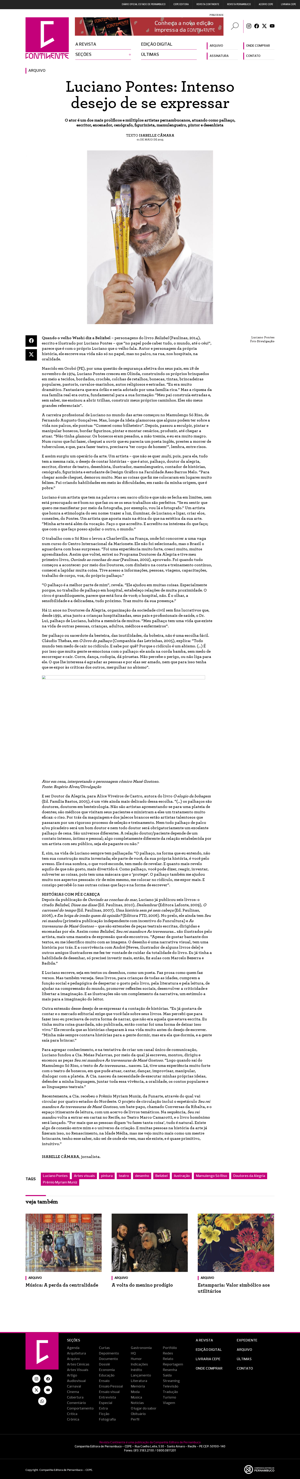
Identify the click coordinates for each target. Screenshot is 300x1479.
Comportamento (80, 1408)
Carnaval (74, 1386)
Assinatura (219, 56)
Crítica (72, 1414)
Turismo (169, 1397)
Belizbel (161, 1176)
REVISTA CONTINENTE (208, 4)
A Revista (204, 1340)
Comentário (76, 1403)
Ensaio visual (109, 1392)
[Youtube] (272, 26)
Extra (103, 1408)
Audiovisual (76, 1381)
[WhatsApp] (42, 1401)
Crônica (73, 1419)
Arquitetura (76, 1353)
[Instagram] (249, 26)
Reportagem (173, 1364)
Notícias (137, 1403)
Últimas (150, 54)
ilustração (182, 1176)
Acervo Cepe (266, 4)
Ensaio (104, 1381)
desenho (142, 1176)
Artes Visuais (77, 1370)
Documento (108, 1359)
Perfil (135, 1419)
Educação (106, 1375)
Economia (107, 1370)
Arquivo (216, 45)
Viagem (169, 1403)
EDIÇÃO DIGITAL (209, 1350)
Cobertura (75, 1397)
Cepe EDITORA (181, 4)
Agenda (73, 1348)
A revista (85, 44)
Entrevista (107, 1397)
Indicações (139, 1364)
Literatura (139, 1381)
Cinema (73, 1392)
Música (136, 1397)
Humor (136, 1359)
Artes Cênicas (78, 1364)
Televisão (170, 1386)
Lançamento (141, 1375)
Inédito (136, 1370)
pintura (107, 1176)
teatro (124, 1176)
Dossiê (104, 1364)
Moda (135, 1392)
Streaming (171, 1381)
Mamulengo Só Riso (211, 1176)
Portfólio (170, 1348)
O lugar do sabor (144, 1408)
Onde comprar (258, 45)
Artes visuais (84, 1176)
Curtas (104, 1348)
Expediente (247, 1340)
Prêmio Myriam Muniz (60, 1182)
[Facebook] (256, 26)
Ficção (104, 1414)
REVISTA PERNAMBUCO (239, 4)
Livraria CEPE (288, 4)
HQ (133, 1353)
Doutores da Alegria (249, 1176)
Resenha (170, 1370)
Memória (138, 1386)
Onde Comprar (209, 1368)
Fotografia (107, 1419)
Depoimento (109, 1353)
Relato (168, 1359)
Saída (167, 1375)
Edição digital (156, 44)
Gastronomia (141, 1348)
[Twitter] (264, 26)
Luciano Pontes (55, 1176)
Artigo (72, 1375)
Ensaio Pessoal (111, 1386)
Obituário (138, 1414)
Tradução (170, 1392)
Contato (253, 56)
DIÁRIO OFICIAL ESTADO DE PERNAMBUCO (144, 4)
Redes (168, 1353)
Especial (105, 1403)
